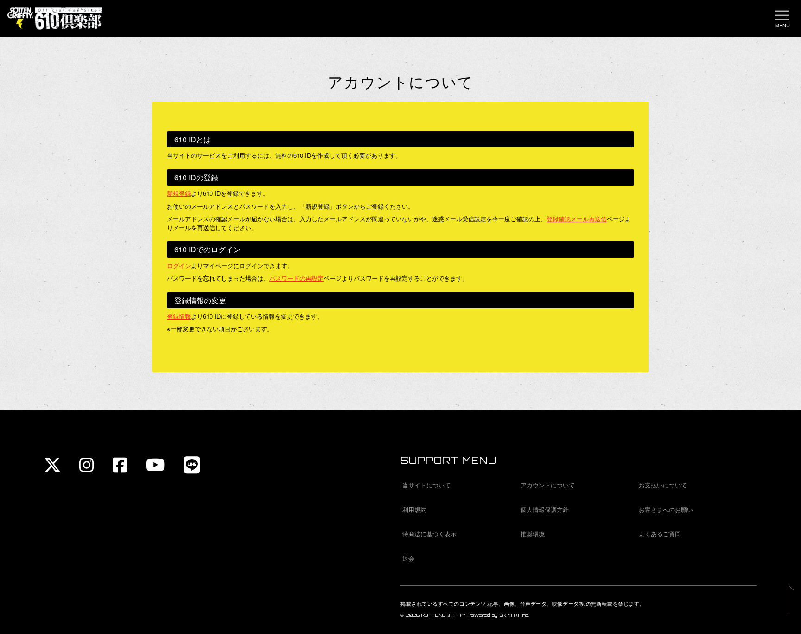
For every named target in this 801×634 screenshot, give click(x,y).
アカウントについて (548, 484)
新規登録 (179, 193)
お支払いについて (663, 484)
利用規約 (414, 509)
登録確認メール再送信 (577, 218)
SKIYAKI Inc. (515, 615)
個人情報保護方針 (545, 509)
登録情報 (179, 316)
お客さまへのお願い (666, 509)
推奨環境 (533, 533)
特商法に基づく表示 (429, 533)
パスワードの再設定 (296, 278)
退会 (408, 558)
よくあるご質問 (660, 533)
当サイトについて (426, 484)
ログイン (179, 265)
